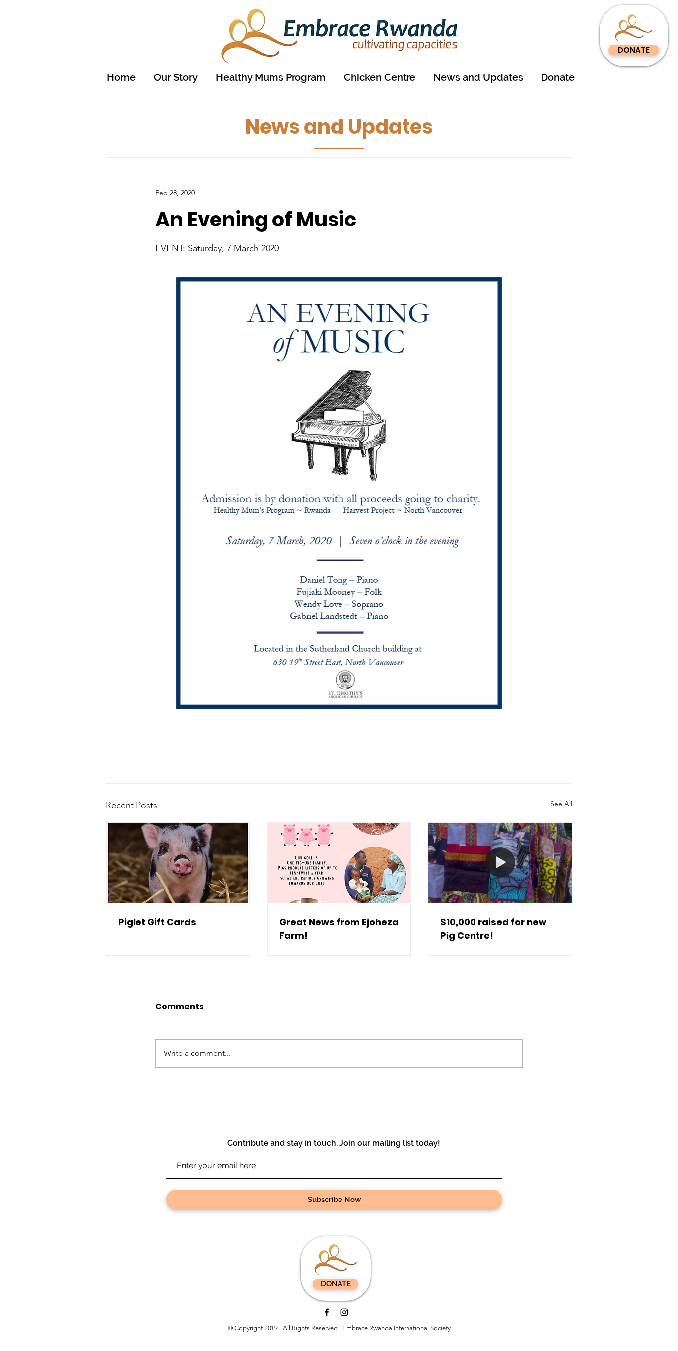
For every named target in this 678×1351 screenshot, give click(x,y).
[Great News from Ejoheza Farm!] (339, 863)
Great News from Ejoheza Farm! (339, 929)
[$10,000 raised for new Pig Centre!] (500, 863)
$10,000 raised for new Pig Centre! (493, 929)
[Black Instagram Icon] (344, 1312)
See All (561, 803)
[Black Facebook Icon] (327, 1312)
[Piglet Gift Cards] (178, 863)
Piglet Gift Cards (157, 922)
